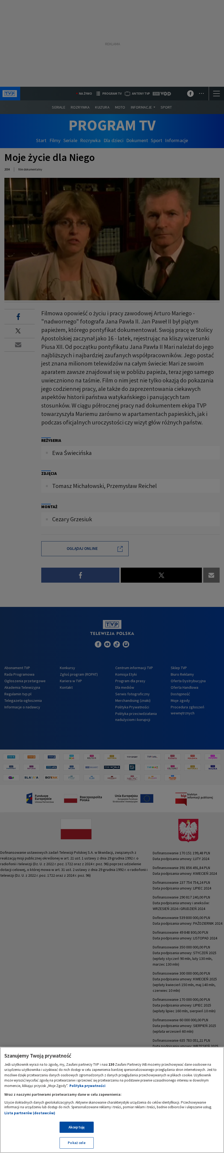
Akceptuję (77, 1127)
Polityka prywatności (87, 1085)
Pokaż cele (76, 1142)
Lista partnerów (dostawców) (29, 1113)
